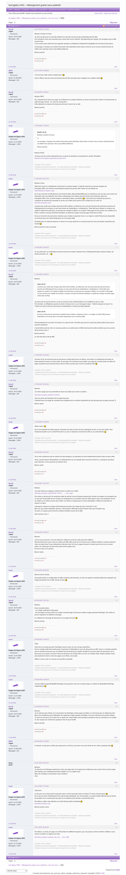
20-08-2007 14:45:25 (42, 639)
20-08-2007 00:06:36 (42, 570)
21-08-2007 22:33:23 (42, 706)
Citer (115, 67)
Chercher (26, 9)
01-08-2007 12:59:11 (42, 92)
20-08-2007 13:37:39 (42, 600)
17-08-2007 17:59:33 (42, 126)
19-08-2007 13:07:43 (42, 483)
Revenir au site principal (57, 9)
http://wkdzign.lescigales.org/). (45, 191)
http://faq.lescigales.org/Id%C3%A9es (47, 395)
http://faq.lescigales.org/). (43, 203)
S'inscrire (34, 9)
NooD (11, 29)
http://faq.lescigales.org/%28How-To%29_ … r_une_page (54, 493)
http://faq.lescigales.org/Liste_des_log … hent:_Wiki (52, 837)
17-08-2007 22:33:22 (42, 384)
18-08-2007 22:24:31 (42, 452)
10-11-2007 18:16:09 (42, 827)
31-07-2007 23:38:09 (42, 70)
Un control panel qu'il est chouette (67, 167)
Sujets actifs (98, 13)
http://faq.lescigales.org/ (42, 804)
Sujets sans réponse (110, 13)
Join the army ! (53, 18)
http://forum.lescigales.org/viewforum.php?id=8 (50, 158)
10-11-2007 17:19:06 (42, 786)
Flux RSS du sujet (112, 26)
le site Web (12, 67)
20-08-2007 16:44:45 (42, 679)
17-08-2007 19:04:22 (42, 247)
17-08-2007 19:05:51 (42, 274)
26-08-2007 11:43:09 (42, 741)
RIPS (11, 71)
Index (10, 9)
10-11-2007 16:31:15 (42, 763)
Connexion (43, 9)
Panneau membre (74, 9)
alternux (39, 61)
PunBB (117, 870)
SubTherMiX (40, 58)
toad (10, 126)
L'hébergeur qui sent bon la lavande (45, 167)
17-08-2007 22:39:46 (42, 422)
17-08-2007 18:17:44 (42, 179)
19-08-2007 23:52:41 (42, 532)
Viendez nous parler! (84, 167)
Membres (17, 9)
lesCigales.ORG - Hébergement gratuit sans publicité (35, 5)
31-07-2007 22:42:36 (42, 29)
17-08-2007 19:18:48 (42, 355)
